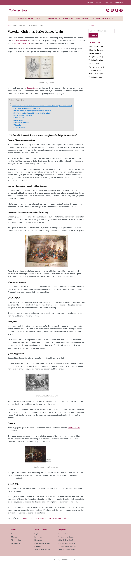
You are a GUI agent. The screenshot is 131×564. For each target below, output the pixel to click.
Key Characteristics (41, 534)
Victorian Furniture (96, 60)
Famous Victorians (25, 18)
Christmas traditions (19, 41)
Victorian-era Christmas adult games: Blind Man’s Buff (32, 113)
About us (90, 2)
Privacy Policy (108, 2)
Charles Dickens (74, 428)
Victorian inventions (22, 43)
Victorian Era (17, 10)
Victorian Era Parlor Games (29, 518)
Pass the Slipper (20, 127)
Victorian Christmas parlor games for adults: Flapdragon (33, 111)
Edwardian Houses (96, 47)
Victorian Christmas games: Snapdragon (27, 108)
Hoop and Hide (19, 118)
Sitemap (98, 2)
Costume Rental (95, 53)
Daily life (37, 546)
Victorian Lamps (95, 77)
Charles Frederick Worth (66, 543)
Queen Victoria (32, 88)
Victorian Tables (95, 70)
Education (40, 18)
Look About (19, 120)
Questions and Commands (23, 115)
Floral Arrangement (96, 67)
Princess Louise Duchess (67, 546)
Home (9, 26)
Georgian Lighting (96, 57)
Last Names (68, 18)
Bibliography (119, 2)
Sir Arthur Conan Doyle (66, 549)
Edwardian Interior (96, 50)
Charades (18, 125)
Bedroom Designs (96, 74)
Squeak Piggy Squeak (22, 122)
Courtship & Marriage (42, 543)
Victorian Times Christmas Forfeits (55, 518)
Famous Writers (54, 18)
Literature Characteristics (102, 18)
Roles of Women (82, 18)
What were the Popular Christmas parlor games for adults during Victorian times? (42, 106)
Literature (38, 540)
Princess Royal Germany (66, 537)
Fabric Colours (94, 64)
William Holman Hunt (65, 540)
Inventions (38, 537)
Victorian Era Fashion (42, 549)
